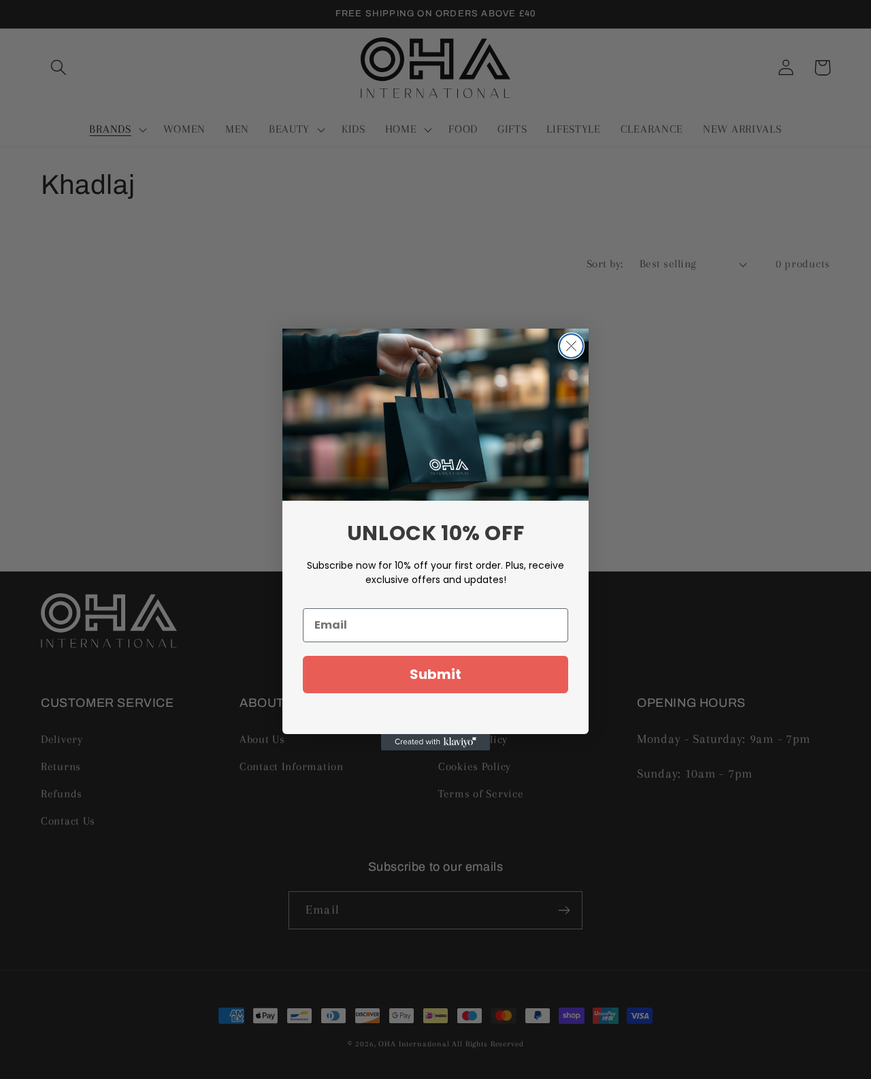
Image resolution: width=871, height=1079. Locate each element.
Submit (435, 674)
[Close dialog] (571, 346)
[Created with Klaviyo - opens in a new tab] (435, 742)
